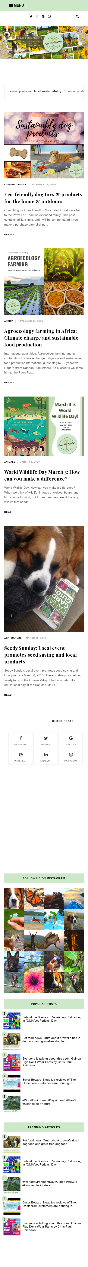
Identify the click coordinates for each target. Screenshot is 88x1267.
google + (70, 744)
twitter (45, 744)
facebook (20, 744)
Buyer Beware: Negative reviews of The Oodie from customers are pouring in (49, 1081)
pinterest (20, 761)
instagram (70, 761)
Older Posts (63, 721)
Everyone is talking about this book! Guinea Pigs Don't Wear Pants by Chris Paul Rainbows (51, 1062)
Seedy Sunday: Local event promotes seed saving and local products (40, 655)
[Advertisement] (44, 809)
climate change (15, 184)
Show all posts (74, 91)
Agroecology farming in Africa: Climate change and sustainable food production (41, 338)
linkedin (45, 761)
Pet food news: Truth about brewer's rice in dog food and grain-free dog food (51, 1039)
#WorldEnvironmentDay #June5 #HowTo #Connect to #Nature (49, 1102)
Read (8, 234)
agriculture (13, 638)
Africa (8, 321)
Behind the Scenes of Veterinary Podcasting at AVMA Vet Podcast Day (52, 1018)
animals (9, 462)
